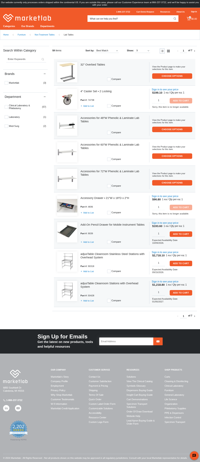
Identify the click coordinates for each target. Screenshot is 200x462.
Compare (116, 79)
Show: (130, 50)
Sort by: (89, 50)
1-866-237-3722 (14, 400)
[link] (177, 51)
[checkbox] (6, 83)
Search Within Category (19, 50)
